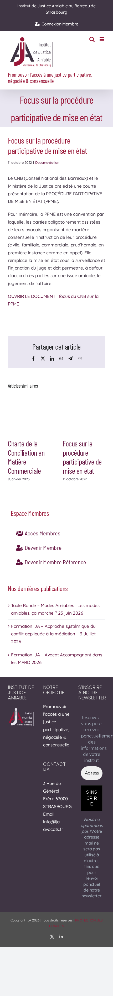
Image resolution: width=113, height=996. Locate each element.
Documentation (47, 162)
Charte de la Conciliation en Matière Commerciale (26, 457)
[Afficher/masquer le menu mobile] (102, 39)
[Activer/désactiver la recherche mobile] (92, 39)
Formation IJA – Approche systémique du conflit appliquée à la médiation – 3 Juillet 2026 (53, 633)
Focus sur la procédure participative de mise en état (82, 457)
